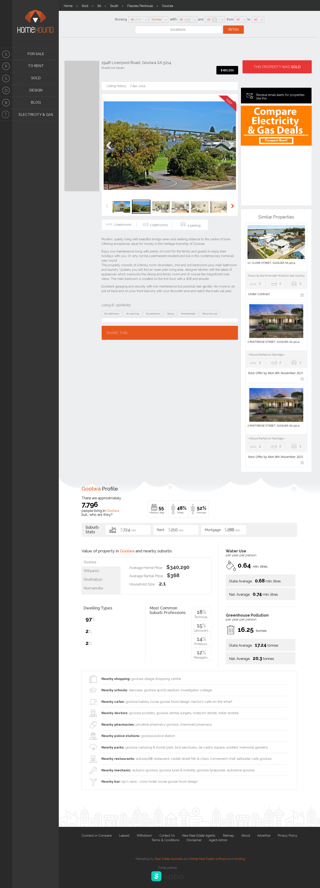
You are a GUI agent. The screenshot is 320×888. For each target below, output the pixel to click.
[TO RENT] (6, 66)
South (114, 6)
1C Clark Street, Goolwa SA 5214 (271, 262)
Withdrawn (144, 835)
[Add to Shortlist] (302, 294)
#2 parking (132, 313)
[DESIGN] (6, 90)
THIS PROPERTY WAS (277, 67)
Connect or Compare (97, 835)
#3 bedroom (153, 313)
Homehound (6, 24)
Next (234, 210)
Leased (124, 835)
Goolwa (167, 6)
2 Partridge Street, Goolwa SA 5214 (274, 341)
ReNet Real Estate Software (208, 859)
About (245, 835)
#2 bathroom (111, 313)
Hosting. (240, 859)
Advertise (263, 835)
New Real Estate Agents (198, 835)
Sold (85, 6)
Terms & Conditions (165, 840)
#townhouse (209, 313)
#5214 (170, 313)
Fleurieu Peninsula (140, 6)
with (173, 19)
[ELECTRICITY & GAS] (6, 115)
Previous (107, 210)
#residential (188, 313)
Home (68, 6)
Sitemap (228, 835)
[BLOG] (6, 103)
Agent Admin (218, 840)
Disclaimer (194, 840)
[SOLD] (6, 78)
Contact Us (167, 835)
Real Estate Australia (169, 859)
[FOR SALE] (6, 54)
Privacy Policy (287, 835)
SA (99, 6)
